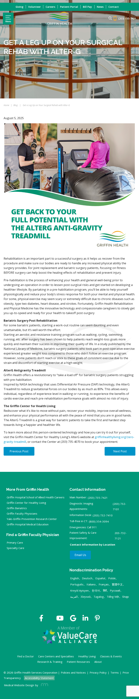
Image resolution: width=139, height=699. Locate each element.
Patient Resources (78, 661)
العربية (74, 596)
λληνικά (85, 596)
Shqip (125, 596)
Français (104, 584)
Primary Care (15, 542)
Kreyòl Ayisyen (79, 590)
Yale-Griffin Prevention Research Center (32, 519)
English (74, 578)
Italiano (91, 584)
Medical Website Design (19, 685)
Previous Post (19, 451)
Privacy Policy (98, 672)
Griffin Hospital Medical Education (28, 524)
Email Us (80, 555)
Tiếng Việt (113, 596)
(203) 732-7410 (103, 515)
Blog (15, 105)
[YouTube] (60, 618)
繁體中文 (117, 584)
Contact (113, 6)
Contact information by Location (92, 544)
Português (76, 584)
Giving (19, 6)
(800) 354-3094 (99, 521)
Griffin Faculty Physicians (22, 513)
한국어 (96, 590)
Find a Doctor (25, 656)
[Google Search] (109, 18)
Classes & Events (111, 656)
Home (6, 105)
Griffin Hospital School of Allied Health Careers (35, 497)
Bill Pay (87, 6)
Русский (115, 590)
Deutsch (87, 578)
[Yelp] (97, 618)
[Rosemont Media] (43, 685)
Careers (50, 6)
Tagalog (99, 596)
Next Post (120, 451)
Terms (114, 672)
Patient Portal (69, 6)
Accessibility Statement (39, 678)
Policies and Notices (73, 672)
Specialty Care (15, 548)
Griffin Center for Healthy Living (26, 502)
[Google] (73, 618)
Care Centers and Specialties (56, 656)
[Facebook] (41, 618)
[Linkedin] (85, 618)
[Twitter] (50, 618)
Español (100, 578)
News (100, 6)
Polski (111, 578)
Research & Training (49, 661)
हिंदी (105, 590)
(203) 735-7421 (98, 497)
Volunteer (34, 6)
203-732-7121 (121, 535)
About (98, 661)
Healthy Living (87, 656)
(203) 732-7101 (119, 506)
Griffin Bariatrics (17, 508)
